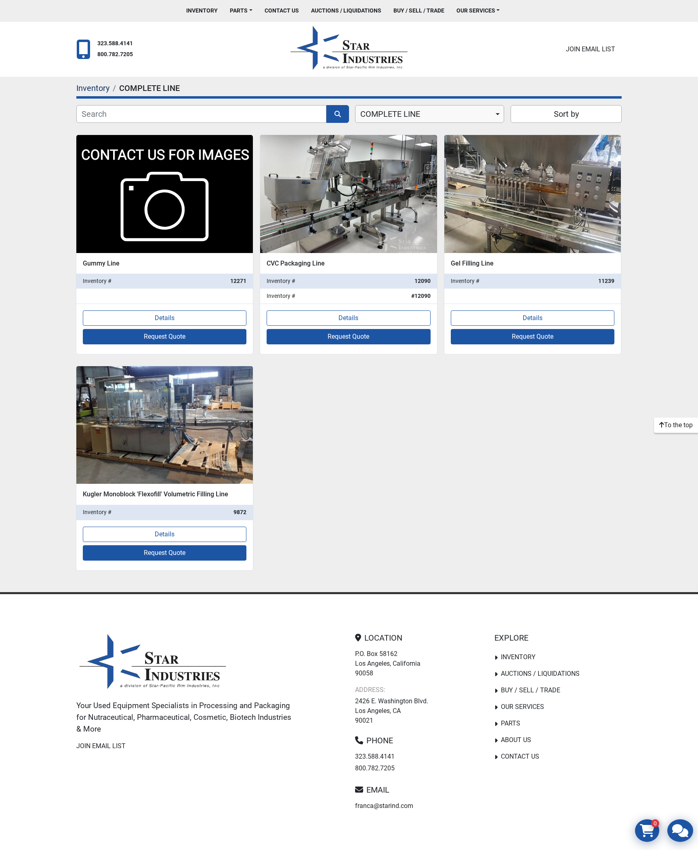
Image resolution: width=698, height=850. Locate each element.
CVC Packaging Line (296, 263)
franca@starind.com (384, 806)
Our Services (475, 10)
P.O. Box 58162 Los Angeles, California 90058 (387, 663)
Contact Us (282, 10)
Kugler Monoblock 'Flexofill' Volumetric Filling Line (155, 494)
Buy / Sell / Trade (418, 10)
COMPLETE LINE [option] (390, 114)
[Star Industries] (152, 663)
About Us (516, 740)
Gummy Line (101, 263)
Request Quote (164, 336)
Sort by (566, 114)
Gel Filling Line (472, 263)
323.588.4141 (115, 43)
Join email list (590, 49)
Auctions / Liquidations (346, 10)
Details (164, 318)
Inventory (202, 10)
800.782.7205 (115, 54)
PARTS (239, 10)
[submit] (337, 114)
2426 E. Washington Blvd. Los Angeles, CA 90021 (391, 710)
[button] (241, 10)
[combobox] (429, 114)
